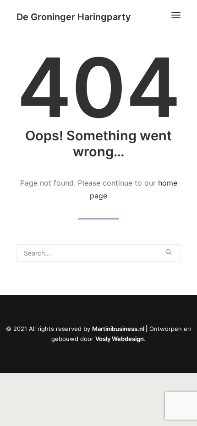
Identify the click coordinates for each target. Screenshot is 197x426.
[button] (176, 15)
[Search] (98, 253)
